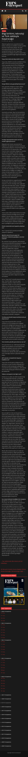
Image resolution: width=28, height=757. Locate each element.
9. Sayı (3, 667)
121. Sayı (3, 632)
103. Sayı (3, 685)
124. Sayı (3, 624)
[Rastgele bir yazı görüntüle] (25, 10)
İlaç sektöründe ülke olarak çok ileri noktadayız (12, 562)
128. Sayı (3, 613)
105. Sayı (3, 680)
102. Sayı (3, 688)
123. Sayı (3, 627)
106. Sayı (3, 678)
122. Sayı (3, 630)
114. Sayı (3, 651)
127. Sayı (3, 615)
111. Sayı (3, 662)
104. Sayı (3, 683)
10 (1, 667)
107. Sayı (3, 672)
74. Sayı (4, 31)
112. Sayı (3, 660)
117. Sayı (3, 644)
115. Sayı (3, 649)
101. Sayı (3, 691)
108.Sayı (3, 670)
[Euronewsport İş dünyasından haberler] (2, 10)
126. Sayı (3, 618)
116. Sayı (3, 646)
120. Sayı (3, 635)
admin (12, 41)
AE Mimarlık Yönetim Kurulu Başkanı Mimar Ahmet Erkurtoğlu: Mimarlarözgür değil (13, 570)
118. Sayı (3, 641)
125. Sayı (3, 620)
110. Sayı (3, 665)
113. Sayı (3, 654)
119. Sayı (3, 637)
